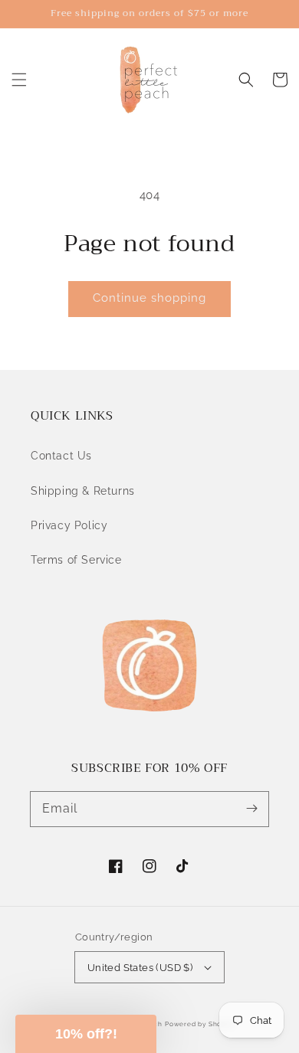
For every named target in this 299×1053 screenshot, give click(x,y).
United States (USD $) (139, 967)
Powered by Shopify (200, 1024)
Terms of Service (76, 560)
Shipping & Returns (83, 491)
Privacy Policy (69, 525)
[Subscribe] (251, 809)
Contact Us (61, 456)
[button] (19, 79)
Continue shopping (149, 298)
